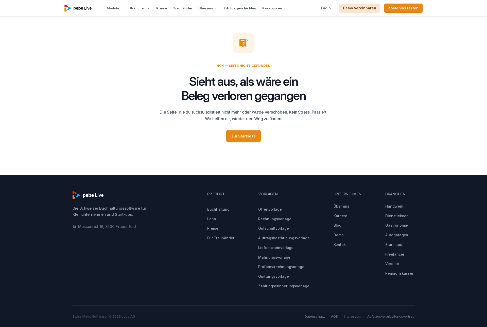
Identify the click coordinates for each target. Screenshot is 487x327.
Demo (339, 235)
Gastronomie (396, 225)
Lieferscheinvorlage (275, 247)
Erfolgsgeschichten (240, 8)
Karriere (340, 216)
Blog (337, 225)
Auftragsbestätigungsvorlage (283, 238)
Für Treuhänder (220, 238)
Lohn (211, 219)
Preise (161, 8)
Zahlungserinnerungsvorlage (283, 286)
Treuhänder (182, 8)
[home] (78, 8)
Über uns (341, 206)
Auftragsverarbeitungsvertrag (390, 316)
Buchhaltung (218, 209)
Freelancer (394, 254)
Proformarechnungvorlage (281, 266)
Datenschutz (315, 316)
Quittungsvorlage (273, 276)
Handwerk (394, 206)
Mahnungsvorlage (274, 257)
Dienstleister (396, 216)
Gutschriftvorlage (273, 228)
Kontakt (340, 244)
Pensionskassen (399, 273)
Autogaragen (396, 235)
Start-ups (393, 244)
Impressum (352, 316)
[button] (115, 8)
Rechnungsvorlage (274, 219)
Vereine (392, 263)
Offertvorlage (270, 209)
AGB (334, 316)
